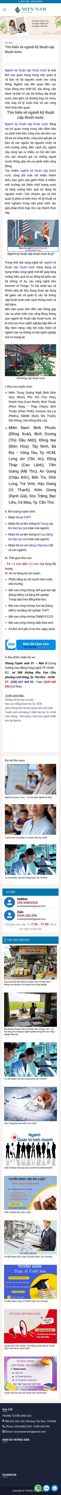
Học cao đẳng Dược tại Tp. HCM (23, 703)
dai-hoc (9, 43)
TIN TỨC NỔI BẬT (18, 940)
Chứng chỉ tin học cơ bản (19, 699)
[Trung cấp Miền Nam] (30, 9)
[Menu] (4, 9)
